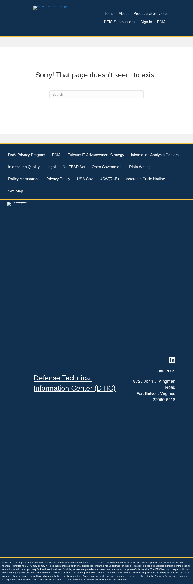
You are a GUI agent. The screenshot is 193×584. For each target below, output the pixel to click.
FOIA (161, 22)
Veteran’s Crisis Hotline (145, 179)
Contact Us (164, 371)
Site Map (15, 191)
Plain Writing (140, 167)
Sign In (146, 22)
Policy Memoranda (24, 179)
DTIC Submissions (119, 22)
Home (109, 14)
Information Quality (24, 167)
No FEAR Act (74, 167)
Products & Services (150, 14)
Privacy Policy (58, 179)
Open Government (107, 167)
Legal (51, 167)
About (124, 14)
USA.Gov (85, 179)
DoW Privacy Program (26, 155)
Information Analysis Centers (155, 155)
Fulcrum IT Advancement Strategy (96, 155)
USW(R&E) (109, 179)
